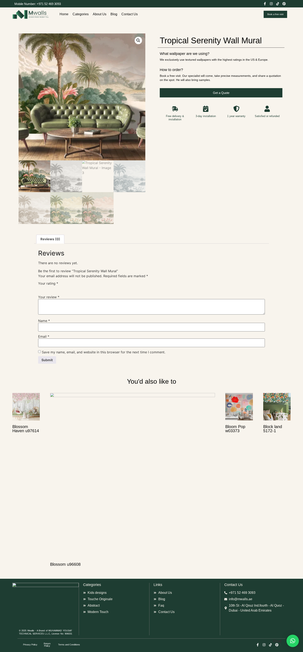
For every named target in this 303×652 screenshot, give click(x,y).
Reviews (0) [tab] (50, 239)
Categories (81, 14)
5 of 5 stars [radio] (64, 287)
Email (43, 336)
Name (44, 320)
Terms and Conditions (69, 644)
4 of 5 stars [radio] (58, 287)
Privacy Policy (30, 644)
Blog (113, 14)
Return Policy (47, 644)
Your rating (48, 283)
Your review (48, 297)
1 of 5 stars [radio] (40, 287)
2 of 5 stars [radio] (46, 287)
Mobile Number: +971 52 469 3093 (37, 4)
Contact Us (129, 14)
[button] (138, 40)
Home (64, 14)
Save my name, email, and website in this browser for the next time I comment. (103, 352)
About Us (99, 14)
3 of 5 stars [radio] (52, 287)
